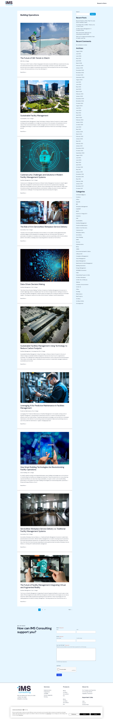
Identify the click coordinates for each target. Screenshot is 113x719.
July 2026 (78, 53)
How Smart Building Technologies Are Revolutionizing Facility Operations (42, 468)
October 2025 (79, 75)
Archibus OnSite (80, 301)
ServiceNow (23, 229)
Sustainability (23, 118)
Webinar (78, 282)
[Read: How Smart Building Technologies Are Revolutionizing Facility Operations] (44, 448)
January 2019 (79, 172)
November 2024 (80, 101)
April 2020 (78, 164)
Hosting (46, 697)
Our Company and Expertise (89, 690)
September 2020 (80, 153)
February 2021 (79, 143)
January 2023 (79, 131)
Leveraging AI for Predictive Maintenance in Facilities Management (42, 406)
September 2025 (80, 77)
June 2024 (78, 110)
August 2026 (79, 51)
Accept (95, 714)
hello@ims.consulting (22, 699)
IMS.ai (77, 246)
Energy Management (81, 268)
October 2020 (79, 150)
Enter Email (58, 638)
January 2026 (79, 68)
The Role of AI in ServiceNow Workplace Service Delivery (43, 226)
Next (70, 609)
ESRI (21, 61)
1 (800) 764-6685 (22, 697)
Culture (84, 703)
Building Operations (80, 265)
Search (77, 11)
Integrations (47, 691)
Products (66, 687)
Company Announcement (82, 284)
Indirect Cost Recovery (81, 228)
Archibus (78, 298)
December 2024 (80, 98)
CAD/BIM (46, 693)
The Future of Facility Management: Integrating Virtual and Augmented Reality (43, 586)
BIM (77, 204)
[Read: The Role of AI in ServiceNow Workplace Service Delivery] (44, 212)
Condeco (78, 197)
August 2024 (79, 105)
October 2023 (79, 124)
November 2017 (80, 186)
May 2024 (78, 112)
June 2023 (78, 127)
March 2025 (79, 91)
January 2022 (79, 138)
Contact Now (85, 704)
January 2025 (79, 96)
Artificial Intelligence (81, 194)
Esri (64, 695)
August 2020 (79, 155)
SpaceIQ (78, 202)
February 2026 (79, 65)
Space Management (81, 261)
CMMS (77, 249)
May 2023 (78, 129)
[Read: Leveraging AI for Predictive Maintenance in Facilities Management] (44, 387)
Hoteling (78, 291)
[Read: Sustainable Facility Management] (44, 96)
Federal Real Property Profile (83, 275)
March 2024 (79, 117)
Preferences (73, 714)
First (57, 629)
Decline (84, 714)
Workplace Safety (80, 232)
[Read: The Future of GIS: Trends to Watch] (44, 39)
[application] (20, 3)
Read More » (23, 72)
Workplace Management (82, 206)
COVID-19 (78, 287)
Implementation (80, 244)
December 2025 (80, 70)
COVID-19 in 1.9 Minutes (81, 279)
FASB (77, 272)
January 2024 (79, 122)
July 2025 (78, 82)
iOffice (77, 199)
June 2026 (78, 56)
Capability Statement (87, 693)
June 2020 (78, 160)
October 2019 (79, 167)
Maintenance (79, 294)
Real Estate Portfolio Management (84, 263)
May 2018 (78, 179)
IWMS (77, 239)
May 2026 (78, 58)
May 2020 (78, 162)
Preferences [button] (20, 715)
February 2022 (79, 136)
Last (77, 629)
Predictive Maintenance (26, 411)
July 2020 (78, 157)
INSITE (77, 211)
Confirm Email (79, 638)
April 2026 (78, 61)
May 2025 (78, 87)
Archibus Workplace (81, 277)
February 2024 (79, 120)
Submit (59, 674)
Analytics (78, 216)
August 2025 (79, 79)
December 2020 (80, 148)
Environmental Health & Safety (83, 251)
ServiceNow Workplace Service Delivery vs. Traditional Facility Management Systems (42, 530)
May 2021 (78, 141)
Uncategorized (35, 351)
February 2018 (79, 181)
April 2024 (78, 115)
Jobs (83, 701)
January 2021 (79, 146)
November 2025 (80, 72)
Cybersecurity (79, 230)
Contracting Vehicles (87, 691)
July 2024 (78, 108)
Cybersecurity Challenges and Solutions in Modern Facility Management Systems (41, 175)
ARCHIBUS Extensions (81, 270)
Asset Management (80, 258)
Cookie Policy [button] (48, 713)
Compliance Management (82, 256)
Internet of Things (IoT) (81, 213)
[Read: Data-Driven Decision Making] (44, 265)
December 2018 (80, 174)
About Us (85, 687)
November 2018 (80, 176)
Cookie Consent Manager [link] (17, 709)
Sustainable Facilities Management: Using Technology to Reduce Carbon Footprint (43, 347)
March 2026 (79, 63)
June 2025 (78, 84)
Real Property (79, 296)
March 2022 (79, 134)
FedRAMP (78, 209)
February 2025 (79, 94)
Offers (77, 289)
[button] (102, 3)
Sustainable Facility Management (34, 115)
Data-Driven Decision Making (32, 284)
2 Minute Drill (79, 254)
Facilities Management (25, 180)
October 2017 (79, 188)
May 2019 (78, 169)
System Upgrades (48, 695)
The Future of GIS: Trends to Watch (35, 58)
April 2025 (78, 89)
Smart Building (23, 472)
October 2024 (79, 103)
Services (78, 242)
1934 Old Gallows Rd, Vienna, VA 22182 (26, 695)
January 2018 (79, 183)
